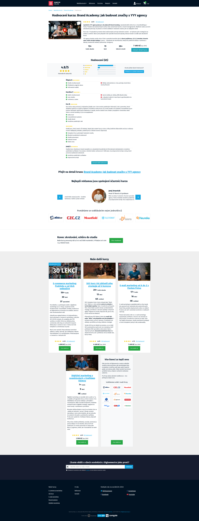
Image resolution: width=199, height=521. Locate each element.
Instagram (132, 491)
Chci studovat (116, 240)
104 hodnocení (140, 341)
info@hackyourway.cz (125, 511)
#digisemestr (107, 491)
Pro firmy (100, 3)
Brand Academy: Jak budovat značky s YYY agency (112, 171)
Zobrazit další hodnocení (99, 162)
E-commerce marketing (55, 490)
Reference (92, 3)
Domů (50, 10)
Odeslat (129, 467)
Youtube (132, 494)
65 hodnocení (100, 22)
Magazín (107, 3)
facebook (105, 494)
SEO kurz (51, 493)
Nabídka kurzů (81, 3)
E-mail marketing (54, 497)
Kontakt (115, 3)
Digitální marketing (54, 503)
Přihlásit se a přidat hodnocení (134, 71)
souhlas (88, 470)
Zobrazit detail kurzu (140, 50)
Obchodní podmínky (108, 511)
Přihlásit (138, 4)
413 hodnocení (71, 341)
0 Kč (147, 3)
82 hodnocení (88, 435)
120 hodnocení (105, 341)
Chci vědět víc (65, 348)
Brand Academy (68, 10)
